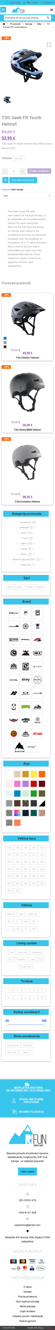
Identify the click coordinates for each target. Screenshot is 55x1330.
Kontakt (28, 1291)
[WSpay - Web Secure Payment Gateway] (15, 1268)
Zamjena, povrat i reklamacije (27, 1316)
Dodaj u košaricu (39, 170)
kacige (20, 189)
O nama (27, 1286)
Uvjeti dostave (27, 1311)
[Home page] (4, 24)
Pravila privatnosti (27, 1296)
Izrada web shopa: (36, 1328)
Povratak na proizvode (23, 180)
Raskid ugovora (27, 1321)
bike (14, 189)
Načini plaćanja (27, 1306)
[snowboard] (18, 9)
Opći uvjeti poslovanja (27, 1301)
